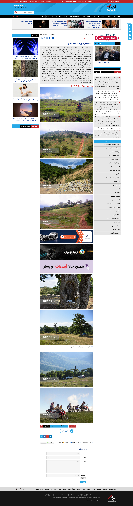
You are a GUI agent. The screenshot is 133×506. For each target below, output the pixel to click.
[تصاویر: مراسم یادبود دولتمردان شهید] (107, 53)
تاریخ (97, 16)
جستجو (51, 495)
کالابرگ (118, 189)
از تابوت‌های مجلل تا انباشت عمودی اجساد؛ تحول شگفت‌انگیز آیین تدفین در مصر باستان (25, 80)
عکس (43, 16)
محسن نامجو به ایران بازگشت (26, 22)
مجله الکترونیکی (64, 495)
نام (85, 453)
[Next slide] (95, 43)
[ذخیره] (47, 38)
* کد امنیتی (83, 475)
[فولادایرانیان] (66, 236)
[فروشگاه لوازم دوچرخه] (66, 252)
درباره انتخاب (97, 495)
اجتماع (88, 16)
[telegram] (17, 16)
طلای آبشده (116, 229)
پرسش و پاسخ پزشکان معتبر (112, 144)
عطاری (118, 174)
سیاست (109, 16)
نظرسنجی (16, 1)
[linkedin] (50, 436)
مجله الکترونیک (23, 1)
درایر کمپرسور (116, 185)
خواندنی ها (59, 16)
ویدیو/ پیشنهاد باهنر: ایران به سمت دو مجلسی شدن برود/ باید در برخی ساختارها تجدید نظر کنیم (106, 113)
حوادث (70, 16)
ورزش (65, 16)
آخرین (85, 38)
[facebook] (44, 436)
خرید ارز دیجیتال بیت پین (112, 148)
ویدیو (47, 16)
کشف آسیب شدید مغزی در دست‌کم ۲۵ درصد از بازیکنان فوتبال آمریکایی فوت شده (59, 23)
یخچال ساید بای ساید (114, 155)
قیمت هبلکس (116, 200)
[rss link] (23, 489)
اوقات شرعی (31, 1)
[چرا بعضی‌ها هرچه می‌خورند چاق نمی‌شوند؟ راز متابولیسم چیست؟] (25, 90)
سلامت (52, 16)
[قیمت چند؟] (129, 28)
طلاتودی (117, 192)
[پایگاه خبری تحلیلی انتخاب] (113, 8)
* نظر (85, 461)
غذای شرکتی (116, 181)
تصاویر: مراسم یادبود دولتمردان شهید (109, 62)
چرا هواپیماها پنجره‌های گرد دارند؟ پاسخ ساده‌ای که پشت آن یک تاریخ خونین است (25, 120)
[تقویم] (129, 34)
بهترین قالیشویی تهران (113, 218)
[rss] (20, 16)
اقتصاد (93, 16)
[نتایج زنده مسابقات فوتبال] (129, 37)
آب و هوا (37, 1)
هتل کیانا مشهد (115, 166)
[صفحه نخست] (129, 25)
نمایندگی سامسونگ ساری (112, 178)
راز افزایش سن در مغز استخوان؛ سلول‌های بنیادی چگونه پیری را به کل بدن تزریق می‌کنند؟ (25, 58)
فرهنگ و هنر (76, 16)
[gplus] (47, 436)
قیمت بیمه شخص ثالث (113, 204)
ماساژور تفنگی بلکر (115, 170)
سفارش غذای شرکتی (114, 207)
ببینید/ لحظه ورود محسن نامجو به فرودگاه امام (108, 128)
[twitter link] (16, 489)
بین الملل (103, 16)
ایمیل (85, 457)
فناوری (83, 16)
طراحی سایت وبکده (114, 211)
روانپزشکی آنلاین (115, 233)
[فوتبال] (129, 31)
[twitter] (13, 16)
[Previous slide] (100, 43)
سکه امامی (117, 222)
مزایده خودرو (116, 215)
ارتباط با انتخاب (49, 1)
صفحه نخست (116, 16)
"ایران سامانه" (89, 500)
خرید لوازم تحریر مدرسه (113, 152)
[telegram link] (20, 489)
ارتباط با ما (89, 495)
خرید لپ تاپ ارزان (114, 163)
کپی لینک (72, 426)
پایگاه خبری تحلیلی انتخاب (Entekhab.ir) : (81, 86)
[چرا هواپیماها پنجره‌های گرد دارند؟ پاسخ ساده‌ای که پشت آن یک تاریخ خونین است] (25, 110)
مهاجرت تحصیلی (115, 196)
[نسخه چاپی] (42, 38)
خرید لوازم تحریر (115, 159)
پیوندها (42, 1)
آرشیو (46, 495)
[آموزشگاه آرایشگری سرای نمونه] (66, 266)
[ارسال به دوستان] (44, 38)
